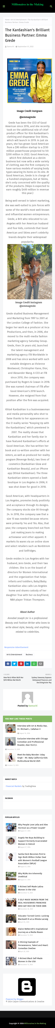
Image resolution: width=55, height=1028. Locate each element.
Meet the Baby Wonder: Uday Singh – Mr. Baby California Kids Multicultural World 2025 (32, 757)
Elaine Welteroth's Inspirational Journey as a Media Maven (33, 930)
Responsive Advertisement (16, 647)
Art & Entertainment (18, 20)
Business (29, 655)
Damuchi (10, 46)
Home (7, 20)
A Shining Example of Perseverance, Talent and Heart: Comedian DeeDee (33, 945)
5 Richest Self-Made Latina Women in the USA (30, 888)
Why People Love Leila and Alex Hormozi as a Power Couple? (33, 826)
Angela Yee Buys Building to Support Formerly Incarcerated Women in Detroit (32, 840)
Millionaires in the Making (35, 1023)
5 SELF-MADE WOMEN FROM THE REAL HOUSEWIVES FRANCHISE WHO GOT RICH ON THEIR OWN (33, 902)
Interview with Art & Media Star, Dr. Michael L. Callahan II (32, 727)
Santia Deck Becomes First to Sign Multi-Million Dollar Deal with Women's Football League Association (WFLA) (32, 859)
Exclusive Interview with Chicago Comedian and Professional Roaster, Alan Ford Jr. (32, 741)
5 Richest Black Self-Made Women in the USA (30, 960)
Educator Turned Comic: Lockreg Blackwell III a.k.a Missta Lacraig (33, 917)
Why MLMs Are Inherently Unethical (30, 875)
